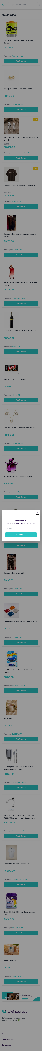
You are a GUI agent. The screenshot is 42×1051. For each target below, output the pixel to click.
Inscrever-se (21, 535)
